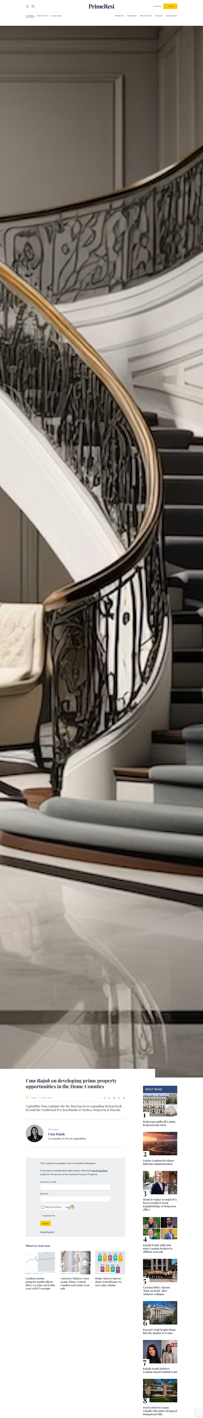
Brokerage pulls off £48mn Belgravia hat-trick (159, 1123)
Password (44, 1194)
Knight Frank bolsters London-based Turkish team (160, 1370)
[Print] (124, 1098)
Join (170, 6)
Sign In (157, 6)
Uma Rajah (56, 1134)
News (28, 1273)
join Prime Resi (99, 1170)
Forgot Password (47, 1232)
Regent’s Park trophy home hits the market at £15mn (159, 1331)
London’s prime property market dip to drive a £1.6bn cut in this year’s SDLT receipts (40, 1283)
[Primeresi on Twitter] (104, 1098)
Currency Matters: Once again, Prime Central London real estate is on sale (75, 1283)
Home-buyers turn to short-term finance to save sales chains (108, 1282)
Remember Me (49, 1215)
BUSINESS (132, 16)
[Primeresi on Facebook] (114, 1098)
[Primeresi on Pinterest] (119, 1098)
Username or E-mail (48, 1182)
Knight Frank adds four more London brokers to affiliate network (157, 1248)
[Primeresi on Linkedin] (109, 1098)
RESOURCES (171, 16)
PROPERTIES (146, 16)
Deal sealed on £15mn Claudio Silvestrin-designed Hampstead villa (160, 1411)
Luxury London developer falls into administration (158, 1162)
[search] (33, 6)
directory (42, 16)
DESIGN (159, 16)
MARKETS (119, 16)
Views (33, 1098)
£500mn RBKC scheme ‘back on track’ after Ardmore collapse (156, 1291)
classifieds (56, 16)
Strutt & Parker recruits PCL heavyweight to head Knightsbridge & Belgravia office (160, 1204)
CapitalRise (79, 1138)
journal (30, 16)
